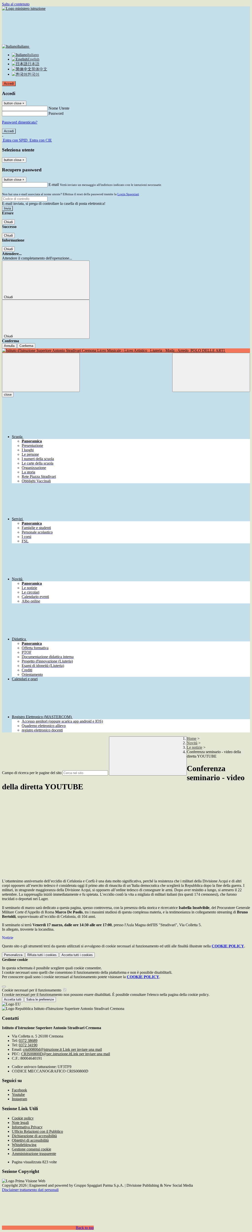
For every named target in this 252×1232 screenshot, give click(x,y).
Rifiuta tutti (42, 955)
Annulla (9, 346)
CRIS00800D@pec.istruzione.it (65, 1054)
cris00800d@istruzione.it (62, 1049)
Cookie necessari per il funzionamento (32, 990)
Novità (192, 743)
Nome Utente (58, 108)
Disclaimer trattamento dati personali (30, 1190)
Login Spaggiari (128, 194)
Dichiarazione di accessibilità (34, 1136)
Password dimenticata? (19, 122)
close (8, 394)
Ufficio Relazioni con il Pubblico (37, 1131)
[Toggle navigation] (41, 372)
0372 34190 (28, 1045)
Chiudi (8, 222)
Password (55, 113)
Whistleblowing (24, 1145)
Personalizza (13, 955)
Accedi (9, 83)
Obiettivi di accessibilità (30, 1140)
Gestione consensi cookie (31, 1149)
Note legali (20, 1122)
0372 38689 (28, 1040)
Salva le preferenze (40, 999)
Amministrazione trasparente (34, 1153)
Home (191, 738)
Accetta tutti (77, 955)
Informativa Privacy (27, 1127)
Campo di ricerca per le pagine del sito (32, 773)
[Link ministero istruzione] (24, 8)
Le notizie (194, 747)
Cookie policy (23, 1118)
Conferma (26, 346)
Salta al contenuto (16, 4)
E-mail (53, 184)
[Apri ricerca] (211, 372)
